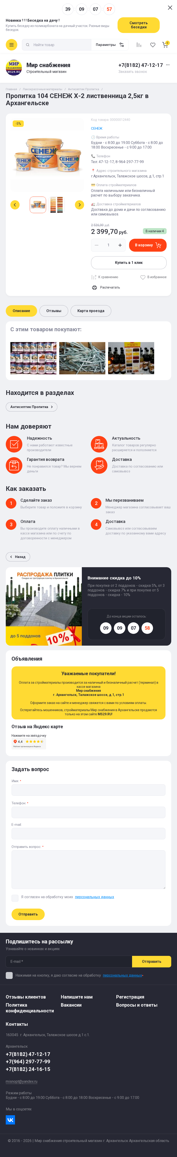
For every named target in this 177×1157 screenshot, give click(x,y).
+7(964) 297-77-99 (28, 1062)
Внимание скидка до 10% (114, 578)
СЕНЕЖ (96, 128)
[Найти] (27, 45)
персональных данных (122, 975)
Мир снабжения (48, 65)
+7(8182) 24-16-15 (28, 1069)
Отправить (28, 914)
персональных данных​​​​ (94, 897)
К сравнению (108, 277)
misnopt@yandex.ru (21, 1081)
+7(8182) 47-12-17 (140, 65)
